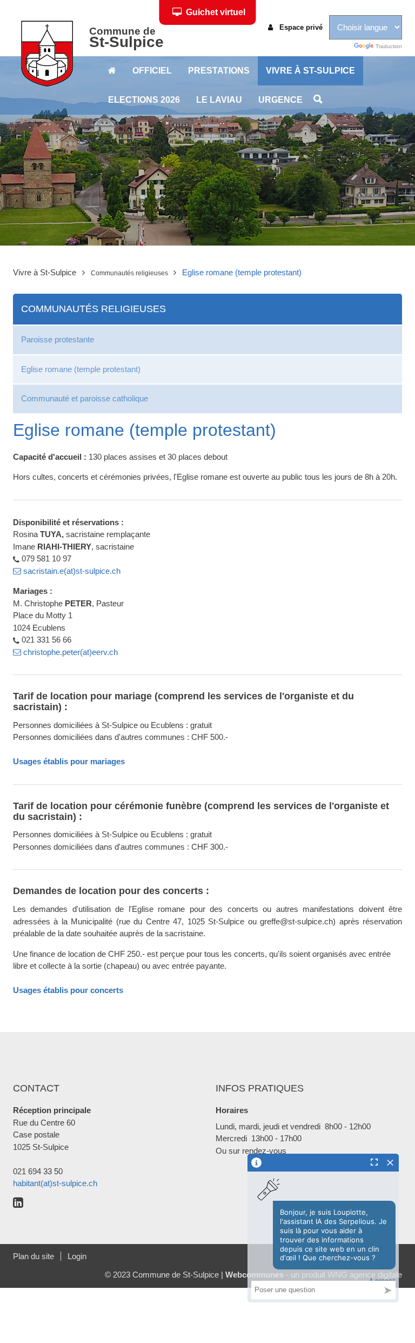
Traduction (388, 46)
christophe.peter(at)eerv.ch (69, 652)
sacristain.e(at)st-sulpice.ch (72, 570)
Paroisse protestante (57, 339)
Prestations (219, 70)
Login (77, 1256)
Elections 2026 (144, 99)
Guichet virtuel (215, 12)
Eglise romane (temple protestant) (80, 369)
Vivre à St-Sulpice (310, 70)
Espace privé (300, 27)
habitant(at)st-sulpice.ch (55, 1183)
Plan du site (33, 1256)
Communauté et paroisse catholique (84, 398)
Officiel (152, 70)
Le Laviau (219, 99)
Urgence (280, 99)
